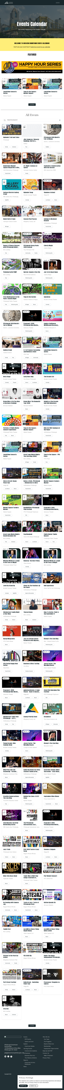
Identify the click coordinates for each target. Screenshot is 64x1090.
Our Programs (47, 1041)
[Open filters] (60, 120)
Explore (25, 1044)
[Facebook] (5, 1056)
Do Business (27, 1053)
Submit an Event (29, 1041)
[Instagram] (11, 1056)
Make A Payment (48, 1055)
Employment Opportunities (51, 1048)
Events (25, 1037)
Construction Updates (31, 1051)
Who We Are (46, 1037)
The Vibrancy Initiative (31, 1058)
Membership (47, 1046)
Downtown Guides (29, 1046)
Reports (26, 1060)
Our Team (46, 1039)
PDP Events (28, 1039)
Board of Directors (49, 1044)
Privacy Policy (46, 1058)
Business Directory (30, 1055)
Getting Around (28, 1048)
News (25, 1066)
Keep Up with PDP (47, 1051)
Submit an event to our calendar (40, 47)
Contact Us (46, 1053)
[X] (8, 1056)
